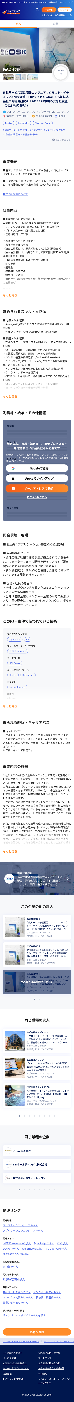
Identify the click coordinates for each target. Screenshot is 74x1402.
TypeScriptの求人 (44, 1243)
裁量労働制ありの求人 (15, 1302)
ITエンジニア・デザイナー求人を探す (24, 1315)
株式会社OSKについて (15, 194)
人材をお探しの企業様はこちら (57, 15)
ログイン (64, 9)
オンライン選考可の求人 (47, 1292)
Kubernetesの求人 (32, 1248)
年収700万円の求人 (14, 1279)
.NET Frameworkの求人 (17, 1243)
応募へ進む (37, 1332)
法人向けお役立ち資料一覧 (51, 1368)
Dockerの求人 (11, 1248)
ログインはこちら (37, 497)
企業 (55, 23)
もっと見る (10, 295)
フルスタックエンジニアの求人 (20, 1225)
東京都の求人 (10, 1266)
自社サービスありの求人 (17, 1292)
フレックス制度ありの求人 (18, 1297)
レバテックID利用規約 (27, 454)
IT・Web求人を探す (12, 1352)
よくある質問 (9, 1357)
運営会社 (7, 1373)
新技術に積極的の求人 (48, 1297)
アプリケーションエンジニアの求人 (23, 1230)
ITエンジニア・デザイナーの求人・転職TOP (21, 1341)
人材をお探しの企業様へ (15, 1363)
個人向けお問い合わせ (49, 1352)
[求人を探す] (37, 9)
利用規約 (10, 454)
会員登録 (49, 9)
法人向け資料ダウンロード (16, 1368)
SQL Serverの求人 (56, 1248)
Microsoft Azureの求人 (16, 1254)
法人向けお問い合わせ (49, 1363)
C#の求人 (62, 1243)
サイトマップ (44, 1357)
